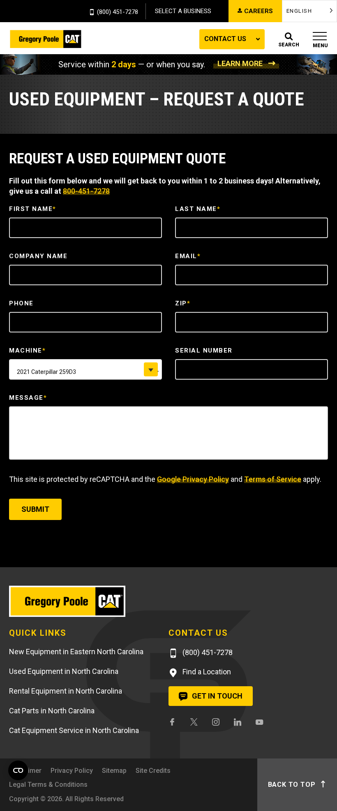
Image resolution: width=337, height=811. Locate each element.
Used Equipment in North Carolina (63, 671)
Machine (27, 350)
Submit (35, 509)
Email (188, 256)
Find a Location (206, 671)
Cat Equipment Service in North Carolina (74, 730)
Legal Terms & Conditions (48, 784)
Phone (21, 303)
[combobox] (85, 369)
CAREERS (258, 11)
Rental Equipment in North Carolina (65, 691)
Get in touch (216, 696)
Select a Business (183, 11)
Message (28, 397)
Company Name (38, 256)
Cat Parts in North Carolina (52, 710)
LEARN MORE (240, 63)
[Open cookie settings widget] (18, 770)
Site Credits (153, 770)
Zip (182, 303)
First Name (32, 209)
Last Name (197, 209)
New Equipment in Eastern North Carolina (76, 651)
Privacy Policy (72, 770)
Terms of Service (272, 479)
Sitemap (114, 770)
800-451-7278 (86, 191)
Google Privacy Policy (193, 479)
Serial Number (204, 350)
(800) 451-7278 (117, 12)
